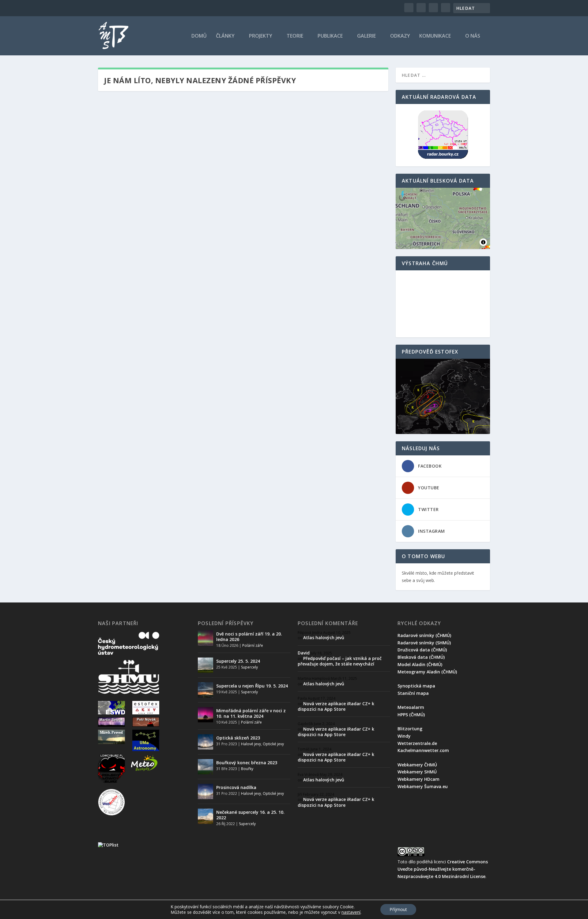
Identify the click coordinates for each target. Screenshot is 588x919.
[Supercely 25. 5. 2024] (205, 665)
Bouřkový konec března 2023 (246, 762)
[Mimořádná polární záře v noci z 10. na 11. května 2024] (205, 714)
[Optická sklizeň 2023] (205, 742)
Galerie (366, 36)
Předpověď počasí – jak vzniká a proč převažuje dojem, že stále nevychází (340, 661)
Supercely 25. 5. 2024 (238, 661)
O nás (472, 36)
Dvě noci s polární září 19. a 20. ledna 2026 (249, 636)
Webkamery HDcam (418, 779)
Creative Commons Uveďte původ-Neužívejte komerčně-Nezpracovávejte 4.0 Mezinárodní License (443, 869)
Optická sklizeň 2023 (238, 738)
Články (225, 36)
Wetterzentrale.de (417, 743)
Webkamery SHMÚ (417, 772)
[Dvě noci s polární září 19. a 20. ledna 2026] (205, 638)
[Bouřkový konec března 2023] (205, 766)
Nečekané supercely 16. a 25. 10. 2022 (250, 815)
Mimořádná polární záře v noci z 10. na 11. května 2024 (251, 713)
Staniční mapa (413, 693)
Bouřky (247, 768)
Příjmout (398, 909)
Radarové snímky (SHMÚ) (424, 643)
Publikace (330, 36)
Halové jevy (251, 744)
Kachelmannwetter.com (423, 750)
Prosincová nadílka (236, 787)
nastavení (350, 912)
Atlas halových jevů (323, 637)
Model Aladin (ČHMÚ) (420, 664)
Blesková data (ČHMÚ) (421, 657)
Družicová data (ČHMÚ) (422, 650)
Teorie (295, 36)
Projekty (260, 36)
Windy (404, 736)
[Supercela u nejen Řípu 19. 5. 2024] (205, 690)
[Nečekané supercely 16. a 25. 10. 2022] (205, 816)
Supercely (249, 667)
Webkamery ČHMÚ (417, 765)
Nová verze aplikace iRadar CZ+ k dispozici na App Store (336, 706)
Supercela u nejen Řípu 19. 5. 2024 (252, 686)
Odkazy (400, 36)
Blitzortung (410, 729)
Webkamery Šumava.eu (423, 786)
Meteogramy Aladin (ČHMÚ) (427, 672)
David (304, 653)
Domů (199, 36)
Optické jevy (273, 744)
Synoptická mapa (416, 686)
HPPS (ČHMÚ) (411, 714)
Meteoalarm (411, 707)
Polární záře (252, 645)
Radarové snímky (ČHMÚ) (424, 635)
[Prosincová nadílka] (205, 791)
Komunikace (435, 36)
